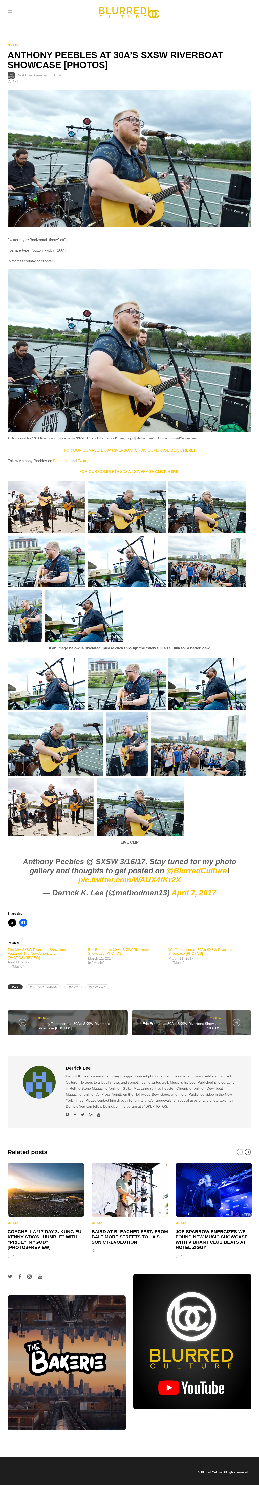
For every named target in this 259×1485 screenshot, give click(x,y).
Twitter (83, 461)
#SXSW (73, 986)
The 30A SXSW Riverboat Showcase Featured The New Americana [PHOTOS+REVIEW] (37, 954)
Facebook (61, 461)
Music (13, 44)
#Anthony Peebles (43, 986)
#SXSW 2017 (97, 986)
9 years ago (40, 75)
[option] (46, 1210)
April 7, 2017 (193, 892)
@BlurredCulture (196, 870)
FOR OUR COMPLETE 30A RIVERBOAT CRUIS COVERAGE (129, 450)
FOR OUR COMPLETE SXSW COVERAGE (129, 471)
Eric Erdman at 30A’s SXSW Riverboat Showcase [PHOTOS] (118, 952)
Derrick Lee (24, 75)
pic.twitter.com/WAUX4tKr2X (129, 880)
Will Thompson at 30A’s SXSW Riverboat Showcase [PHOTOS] (200, 952)
